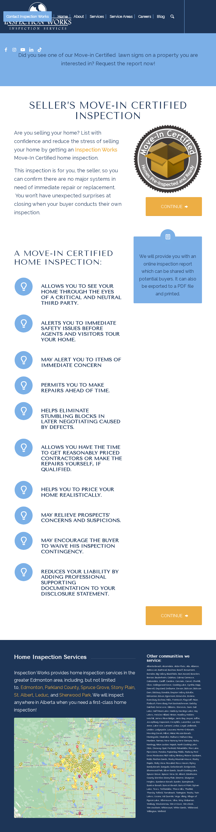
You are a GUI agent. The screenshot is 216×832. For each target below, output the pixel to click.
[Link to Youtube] (23, 49)
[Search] (172, 16)
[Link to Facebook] (6, 49)
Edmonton (32, 687)
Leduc (41, 695)
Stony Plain (122, 687)
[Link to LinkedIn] (31, 49)
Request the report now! (125, 63)
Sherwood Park (75, 695)
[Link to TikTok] (39, 49)
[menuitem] (29, 16)
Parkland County (62, 687)
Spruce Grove (95, 687)
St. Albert (23, 695)
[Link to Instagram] (14, 49)
